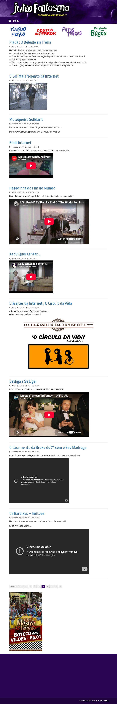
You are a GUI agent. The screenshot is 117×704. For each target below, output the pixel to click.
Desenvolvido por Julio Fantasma (94, 700)
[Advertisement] (58, 678)
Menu (16, 20)
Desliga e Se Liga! (22, 381)
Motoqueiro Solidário (26, 119)
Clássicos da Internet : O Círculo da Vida (40, 303)
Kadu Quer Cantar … (25, 254)
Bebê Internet (20, 142)
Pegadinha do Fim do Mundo (32, 188)
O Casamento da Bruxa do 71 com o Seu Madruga (48, 447)
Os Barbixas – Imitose (26, 513)
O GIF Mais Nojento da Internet (34, 76)
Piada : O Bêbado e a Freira (30, 42)
